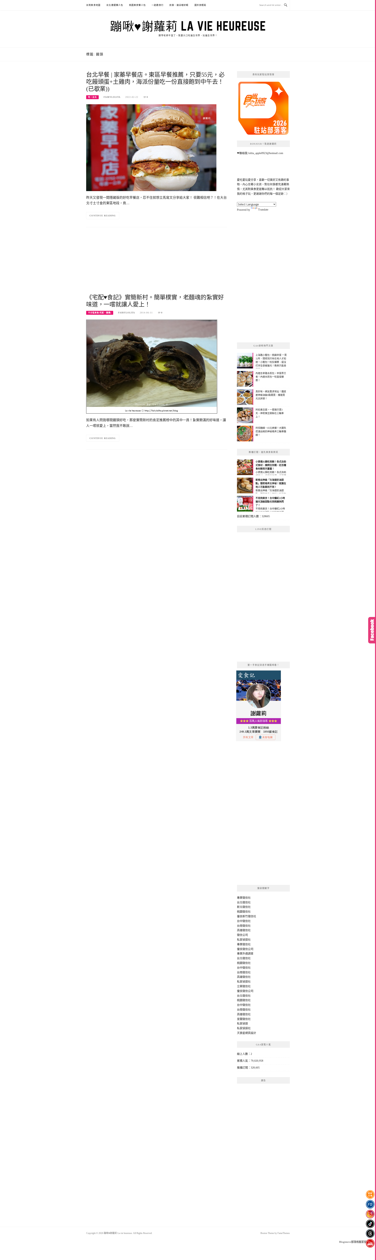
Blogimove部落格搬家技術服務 (356, 1241)
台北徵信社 (244, 902)
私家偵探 (242, 1023)
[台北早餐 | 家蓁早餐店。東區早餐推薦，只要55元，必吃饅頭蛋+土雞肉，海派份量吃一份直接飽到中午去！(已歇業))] (151, 147)
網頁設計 (250, 1032)
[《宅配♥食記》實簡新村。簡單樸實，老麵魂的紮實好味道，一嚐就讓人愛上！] (151, 366)
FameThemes (283, 1233)
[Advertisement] (156, 262)
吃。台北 (92, 97)
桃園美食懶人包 (137, 5)
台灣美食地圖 (93, 5)
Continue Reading (102, 215)
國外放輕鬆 (200, 5)
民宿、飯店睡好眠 (179, 5)
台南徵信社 (244, 925)
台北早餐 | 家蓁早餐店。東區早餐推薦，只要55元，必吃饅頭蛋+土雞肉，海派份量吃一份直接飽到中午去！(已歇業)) (155, 81)
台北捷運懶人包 (114, 5)
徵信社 (246, 897)
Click (372, 630)
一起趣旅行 (158, 5)
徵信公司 (242, 934)
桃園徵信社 (244, 911)
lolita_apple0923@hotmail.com (265, 153)
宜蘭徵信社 (244, 1019)
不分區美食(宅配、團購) (99, 313)
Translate (263, 209)
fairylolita (112, 97)
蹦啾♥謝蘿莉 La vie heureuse (188, 26)
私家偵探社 (244, 939)
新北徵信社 (244, 906)
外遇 (245, 953)
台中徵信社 (244, 921)
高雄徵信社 (244, 930)
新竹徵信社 (249, 916)
